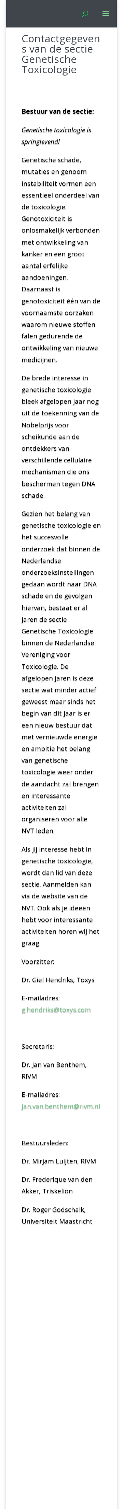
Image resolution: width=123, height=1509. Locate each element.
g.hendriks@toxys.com (56, 1009)
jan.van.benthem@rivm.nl (61, 1106)
